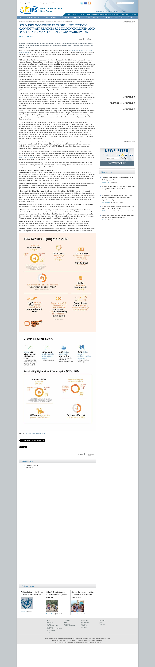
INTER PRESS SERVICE (51, 8)
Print (91, 39)
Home (21, 17)
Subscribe (67, 624)
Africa (68, 14)
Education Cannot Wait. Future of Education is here (41, 21)
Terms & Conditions (95, 642)
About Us (84, 625)
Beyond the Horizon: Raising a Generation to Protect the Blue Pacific (82, 595)
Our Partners (85, 622)
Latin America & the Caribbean (95, 14)
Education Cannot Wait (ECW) (35, 433)
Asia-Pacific (75, 14)
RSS (65, 622)
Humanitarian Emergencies (64, 21)
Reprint (80, 39)
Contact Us (84, 620)
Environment (64, 17)
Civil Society (119, 17)
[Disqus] (57, 553)
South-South (107, 17)
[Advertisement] (57, 495)
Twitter (101, 622)
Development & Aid (33, 17)
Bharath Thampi (50, 613)
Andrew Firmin (105, 182)
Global (134, 14)
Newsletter (67, 620)
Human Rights (77, 17)
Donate (83, 624)
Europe (82, 14)
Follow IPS (102, 620)
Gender (130, 17)
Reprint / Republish (69, 625)
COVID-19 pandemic (26, 157)
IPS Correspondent (107, 211)
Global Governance (92, 17)
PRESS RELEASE (27, 36)
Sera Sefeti (74, 613)
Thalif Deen (24, 611)
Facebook (102, 624)
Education (22, 21)
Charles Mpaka (106, 191)
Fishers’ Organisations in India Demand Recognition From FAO (56, 595)
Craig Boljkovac (106, 202)
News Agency (46, 11)
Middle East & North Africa (112, 14)
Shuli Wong (105, 219)
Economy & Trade (50, 17)
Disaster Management (119, 211)
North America (126, 14)
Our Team (84, 627)
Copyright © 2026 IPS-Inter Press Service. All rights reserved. (72, 642)
